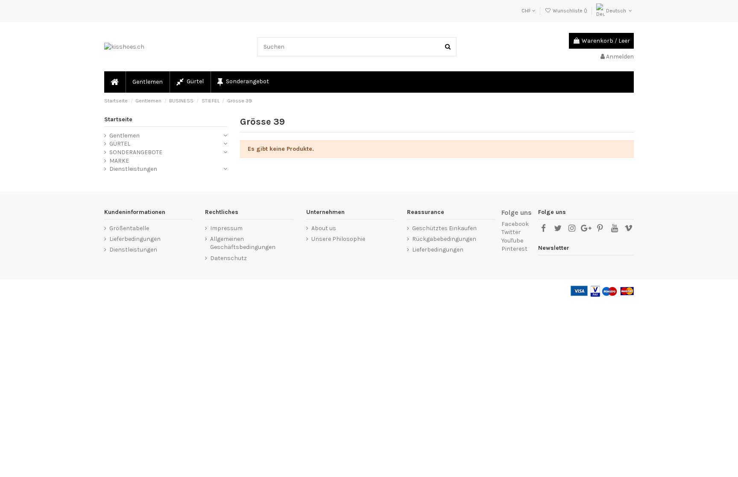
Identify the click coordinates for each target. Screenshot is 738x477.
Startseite (118, 119)
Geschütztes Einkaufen (444, 228)
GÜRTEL (119, 143)
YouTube (512, 240)
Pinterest (514, 248)
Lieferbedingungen (135, 239)
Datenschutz (228, 258)
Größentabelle (129, 228)
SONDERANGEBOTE (135, 152)
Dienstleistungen (133, 169)
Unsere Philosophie (338, 239)
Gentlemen (124, 135)
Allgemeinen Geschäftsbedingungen (242, 243)
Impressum (226, 228)
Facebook (515, 224)
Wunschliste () (569, 11)
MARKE (119, 160)
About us (323, 228)
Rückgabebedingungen (444, 239)
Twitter (511, 232)
